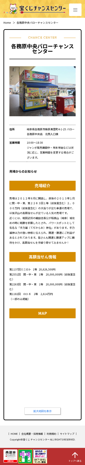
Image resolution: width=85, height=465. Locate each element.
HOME (14, 433)
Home (7, 22)
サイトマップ (67, 433)
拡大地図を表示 (42, 411)
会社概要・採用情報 (32, 433)
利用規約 (51, 433)
